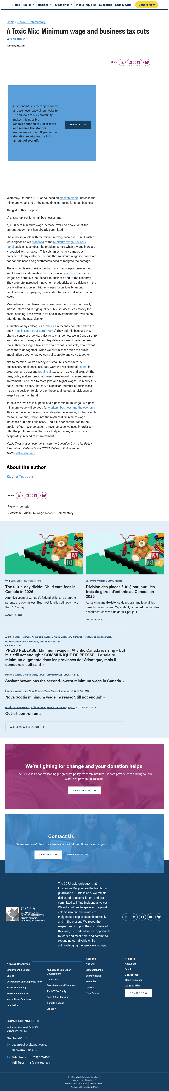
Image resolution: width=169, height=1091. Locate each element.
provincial (44, 371)
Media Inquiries (86, 5)
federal (83, 367)
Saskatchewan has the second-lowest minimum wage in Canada (63, 680)
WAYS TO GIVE (82, 790)
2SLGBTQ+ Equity (56, 991)
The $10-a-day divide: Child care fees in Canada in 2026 (40, 589)
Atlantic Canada (12, 636)
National (90, 963)
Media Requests (133, 980)
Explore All (52, 1008)
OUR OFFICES (75, 854)
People (128, 969)
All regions (15, 1037)
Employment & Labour (18, 969)
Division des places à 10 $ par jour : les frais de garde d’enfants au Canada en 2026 (120, 591)
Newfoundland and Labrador (97, 636)
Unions (10, 975)
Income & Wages (30, 636)
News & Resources (18, 964)
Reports (37, 580)
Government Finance (18, 993)
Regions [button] (43, 5)
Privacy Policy (96, 1083)
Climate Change (55, 1002)
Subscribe (105, 5)
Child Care (10, 580)
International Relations (19, 999)
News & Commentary (31, 22)
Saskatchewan (93, 975)
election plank (69, 198)
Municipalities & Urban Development (59, 971)
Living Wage (44, 636)
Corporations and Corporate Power (25, 981)
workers (53, 407)
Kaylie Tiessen (17, 38)
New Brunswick (75, 636)
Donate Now (146, 5)
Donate (75, 124)
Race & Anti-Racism (57, 997)
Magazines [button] (62, 5)
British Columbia (94, 969)
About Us (130, 963)
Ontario (25, 507)
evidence (70, 273)
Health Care (13, 1005)
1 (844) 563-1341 (40, 1063)
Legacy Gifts (123, 5)
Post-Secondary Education (61, 985)
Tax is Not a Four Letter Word (35, 331)
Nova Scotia (32, 641)
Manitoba (91, 981)
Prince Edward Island (50, 641)
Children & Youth (25, 580)
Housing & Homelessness (17, 707)
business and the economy (77, 407)
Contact (45, 854)
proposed (38, 242)
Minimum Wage (33, 513)
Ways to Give (132, 985)
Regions (91, 958)
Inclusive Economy (16, 987)
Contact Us (131, 974)
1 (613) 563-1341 (40, 1057)
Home (16, 5)
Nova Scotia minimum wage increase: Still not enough (53, 696)
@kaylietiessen (25, 453)
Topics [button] (27, 5)
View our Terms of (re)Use (76, 1083)
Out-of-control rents (23, 713)
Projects (130, 958)
